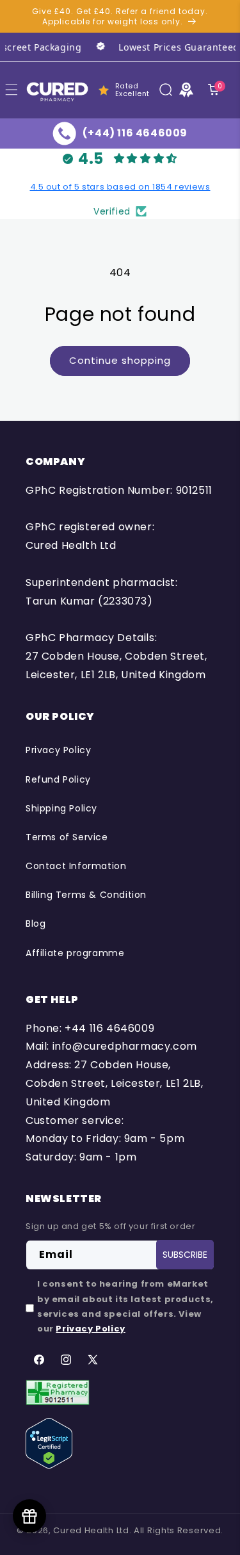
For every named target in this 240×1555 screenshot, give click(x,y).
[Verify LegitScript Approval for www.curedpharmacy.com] (49, 1443)
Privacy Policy (58, 750)
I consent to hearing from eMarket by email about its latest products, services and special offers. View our (125, 1306)
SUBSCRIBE (185, 1254)
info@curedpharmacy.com (124, 1046)
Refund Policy (58, 779)
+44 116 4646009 (109, 1028)
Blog (35, 923)
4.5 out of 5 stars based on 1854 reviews (120, 187)
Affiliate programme (75, 953)
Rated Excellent (132, 90)
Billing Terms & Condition (86, 894)
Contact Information (76, 865)
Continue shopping (120, 360)
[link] (159, 47)
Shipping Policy (61, 808)
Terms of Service (67, 837)
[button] (165, 90)
